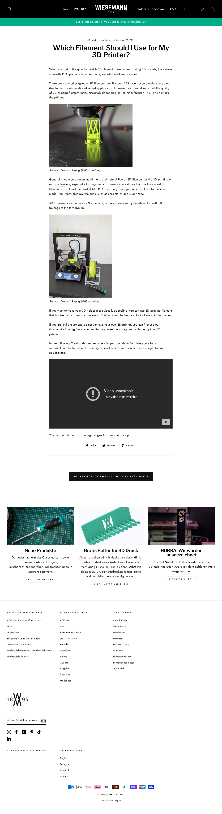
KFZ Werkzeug (121, 644)
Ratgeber (65, 668)
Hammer (117, 638)
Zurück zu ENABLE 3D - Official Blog (113, 476)
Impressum (13, 632)
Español (64, 770)
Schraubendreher (122, 656)
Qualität (64, 662)
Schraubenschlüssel (124, 662)
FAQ (9, 626)
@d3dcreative (90, 170)
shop (126, 435)
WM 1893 (81, 9)
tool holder (106, 40)
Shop (64, 9)
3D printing (92, 40)
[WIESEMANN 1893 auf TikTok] (39, 732)
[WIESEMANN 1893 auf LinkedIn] (9, 739)
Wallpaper (65, 680)
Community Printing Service (67, 329)
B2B (62, 626)
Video (116, 40)
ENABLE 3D (178, 9)
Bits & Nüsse (120, 626)
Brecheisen (119, 632)
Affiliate (64, 620)
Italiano (64, 776)
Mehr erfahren (181, 579)
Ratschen (118, 650)
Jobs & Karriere (68, 638)
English (64, 758)
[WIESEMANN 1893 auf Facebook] (16, 732)
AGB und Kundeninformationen (24, 620)
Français (64, 764)
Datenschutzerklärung (19, 644)
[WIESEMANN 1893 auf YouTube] (24, 732)
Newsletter (65, 650)
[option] (111, 22)
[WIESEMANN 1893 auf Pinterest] (31, 732)
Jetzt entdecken (40, 579)
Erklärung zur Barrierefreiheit (23, 638)
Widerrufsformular (17, 656)
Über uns (65, 674)
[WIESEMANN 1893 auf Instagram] (9, 732)
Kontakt (64, 644)
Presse (63, 656)
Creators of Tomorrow (149, 9)
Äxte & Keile (120, 620)
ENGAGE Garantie (70, 632)
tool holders (62, 184)
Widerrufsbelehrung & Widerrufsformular (30, 650)
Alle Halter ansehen (111, 584)
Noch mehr (119, 668)
